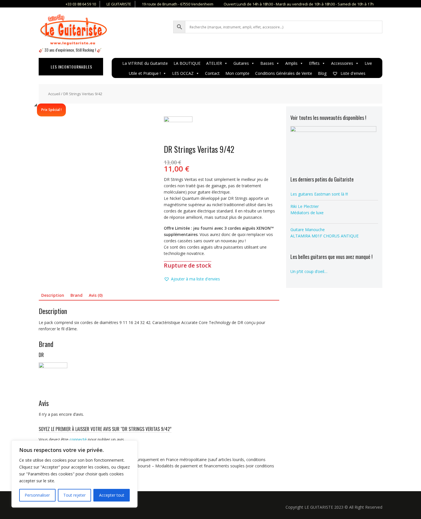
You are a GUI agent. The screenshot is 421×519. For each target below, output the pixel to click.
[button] (192, 279)
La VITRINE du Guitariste (145, 63)
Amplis (291, 63)
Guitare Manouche (307, 229)
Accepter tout (111, 495)
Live (368, 63)
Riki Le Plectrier (304, 206)
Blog (322, 73)
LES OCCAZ (183, 73)
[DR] (178, 130)
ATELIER (214, 63)
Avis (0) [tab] (96, 295)
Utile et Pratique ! (145, 73)
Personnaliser (37, 495)
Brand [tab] (76, 295)
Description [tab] (52, 295)
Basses (267, 63)
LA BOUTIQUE (187, 63)
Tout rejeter (74, 495)
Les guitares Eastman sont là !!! (319, 194)
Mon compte (237, 73)
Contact (212, 73)
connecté (78, 439)
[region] (74, 474)
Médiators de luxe (307, 212)
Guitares (241, 63)
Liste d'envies (352, 73)
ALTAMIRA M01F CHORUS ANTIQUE (324, 236)
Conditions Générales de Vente (283, 73)
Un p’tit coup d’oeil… (308, 271)
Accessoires (342, 63)
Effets (314, 63)
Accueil (54, 93)
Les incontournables (71, 67)
